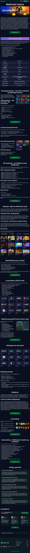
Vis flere (15, 527)
